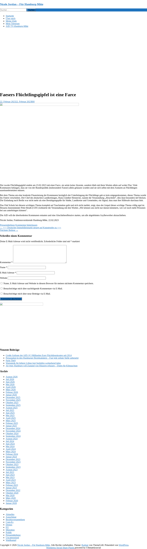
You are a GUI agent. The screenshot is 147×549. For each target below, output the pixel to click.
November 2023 (13, 462)
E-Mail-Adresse (8, 272)
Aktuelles (10, 514)
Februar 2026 (12, 392)
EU (7, 527)
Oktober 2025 (12, 402)
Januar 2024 (11, 457)
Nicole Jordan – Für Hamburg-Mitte (21, 4)
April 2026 (11, 387)
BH (33, 101)
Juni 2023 (10, 475)
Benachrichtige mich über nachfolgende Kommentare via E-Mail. (33, 288)
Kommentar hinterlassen (26, 225)
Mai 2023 (10, 477)
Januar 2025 (11, 426)
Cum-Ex (9, 522)
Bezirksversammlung (15, 519)
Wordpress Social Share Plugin (60, 547)
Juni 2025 (10, 413)
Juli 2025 (10, 410)
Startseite (10, 16)
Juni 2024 (10, 444)
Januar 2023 (11, 487)
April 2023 (11, 480)
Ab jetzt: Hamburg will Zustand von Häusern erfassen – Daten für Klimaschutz (42, 365)
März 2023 (11, 482)
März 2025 (11, 420)
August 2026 (12, 377)
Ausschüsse (11, 517)
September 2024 (13, 436)
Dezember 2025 (13, 397)
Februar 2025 (12, 423)
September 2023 (13, 467)
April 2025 (11, 418)
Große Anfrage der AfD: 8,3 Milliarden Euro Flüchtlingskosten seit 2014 (39, 355)
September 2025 (13, 405)
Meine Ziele (11, 21)
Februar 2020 (12, 500)
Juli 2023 (10, 472)
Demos (9, 524)
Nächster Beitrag (9, 230)
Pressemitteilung (7, 225)
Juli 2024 (10, 441)
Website (3, 278)
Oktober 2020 (12, 493)
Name (3, 267)
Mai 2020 (10, 495)
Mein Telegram (13, 23)
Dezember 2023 (13, 459)
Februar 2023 (12, 485)
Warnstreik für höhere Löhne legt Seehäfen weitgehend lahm (33, 363)
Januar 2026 (11, 395)
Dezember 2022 (13, 490)
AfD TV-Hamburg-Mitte (17, 26)
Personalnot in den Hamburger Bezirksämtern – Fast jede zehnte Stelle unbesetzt (42, 358)
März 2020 (11, 498)
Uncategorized (12, 537)
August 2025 (12, 407)
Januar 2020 (11, 503)
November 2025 (13, 400)
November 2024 (13, 431)
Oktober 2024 (12, 433)
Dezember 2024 (13, 428)
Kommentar (6, 262)
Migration (10, 530)
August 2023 (12, 469)
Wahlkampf (11, 540)
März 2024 (11, 451)
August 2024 (12, 438)
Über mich (10, 18)
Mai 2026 (10, 384)
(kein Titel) (11, 360)
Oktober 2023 (12, 464)
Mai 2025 (10, 415)
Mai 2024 (10, 446)
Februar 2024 (12, 454)
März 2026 (11, 389)
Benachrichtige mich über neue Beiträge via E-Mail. (27, 293)
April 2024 (11, 449)
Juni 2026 (10, 382)
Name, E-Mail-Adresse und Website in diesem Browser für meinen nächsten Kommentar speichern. (48, 283)
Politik (9, 532)
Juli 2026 (10, 379)
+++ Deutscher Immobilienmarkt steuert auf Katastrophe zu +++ (30, 227)
